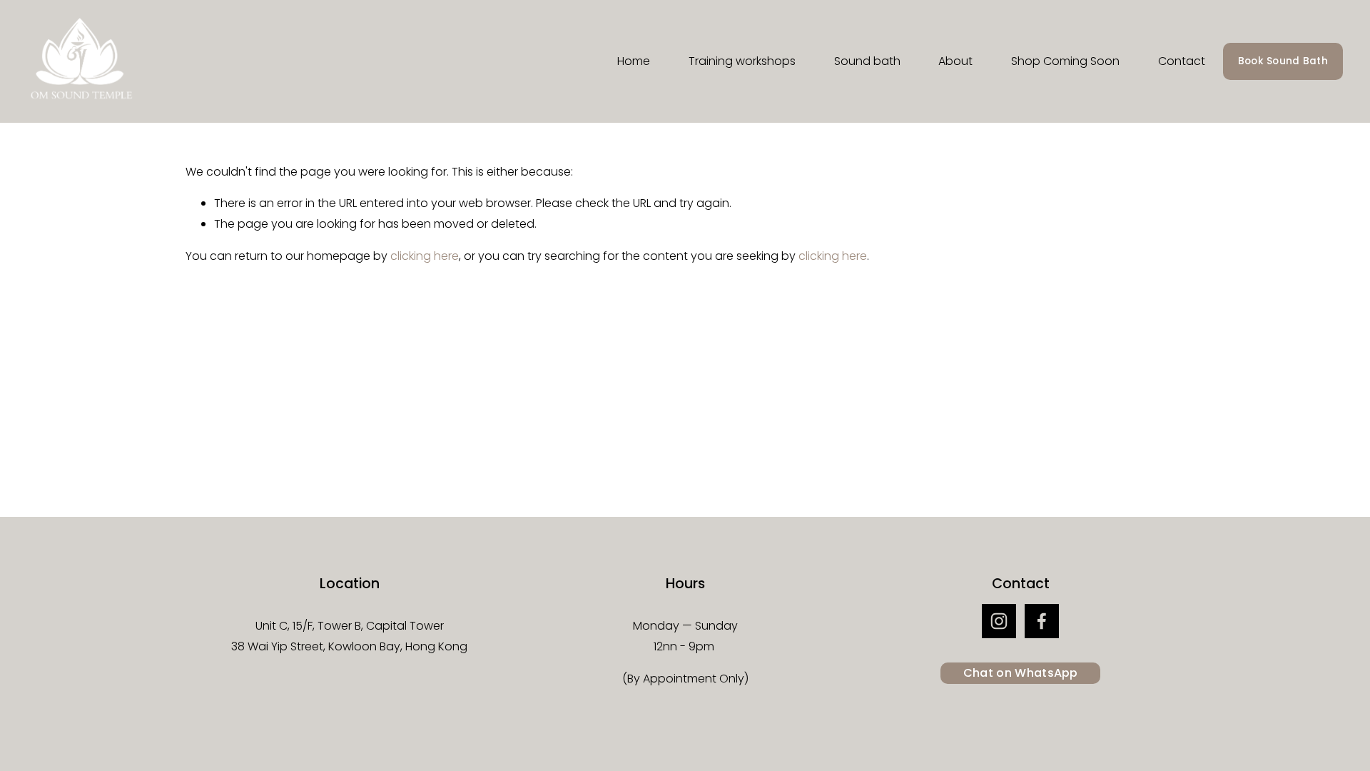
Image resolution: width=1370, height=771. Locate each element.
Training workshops (742, 61)
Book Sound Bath (1283, 61)
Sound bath (867, 61)
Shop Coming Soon (1065, 61)
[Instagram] (999, 621)
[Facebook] (1042, 621)
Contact (1181, 61)
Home (633, 61)
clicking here (424, 256)
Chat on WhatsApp (1020, 673)
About (955, 61)
